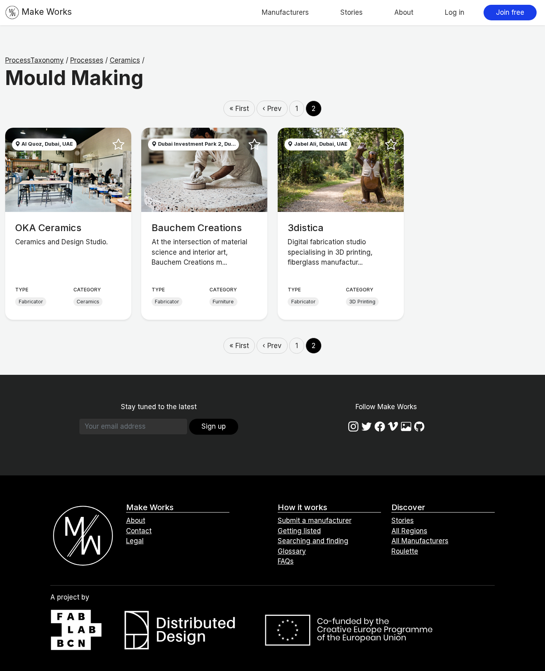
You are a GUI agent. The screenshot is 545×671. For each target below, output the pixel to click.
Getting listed (299, 531)
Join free (510, 12)
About (403, 12)
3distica (306, 228)
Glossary (292, 551)
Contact (139, 531)
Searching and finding (313, 541)
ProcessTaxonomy (34, 60)
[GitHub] (419, 426)
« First (239, 109)
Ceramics (125, 60)
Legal (135, 541)
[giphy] (406, 426)
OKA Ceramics (48, 228)
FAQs (286, 561)
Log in (454, 12)
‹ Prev (272, 109)
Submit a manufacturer (314, 521)
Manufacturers (285, 12)
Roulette (404, 551)
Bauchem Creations (197, 228)
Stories (351, 12)
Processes (86, 60)
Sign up (213, 426)
